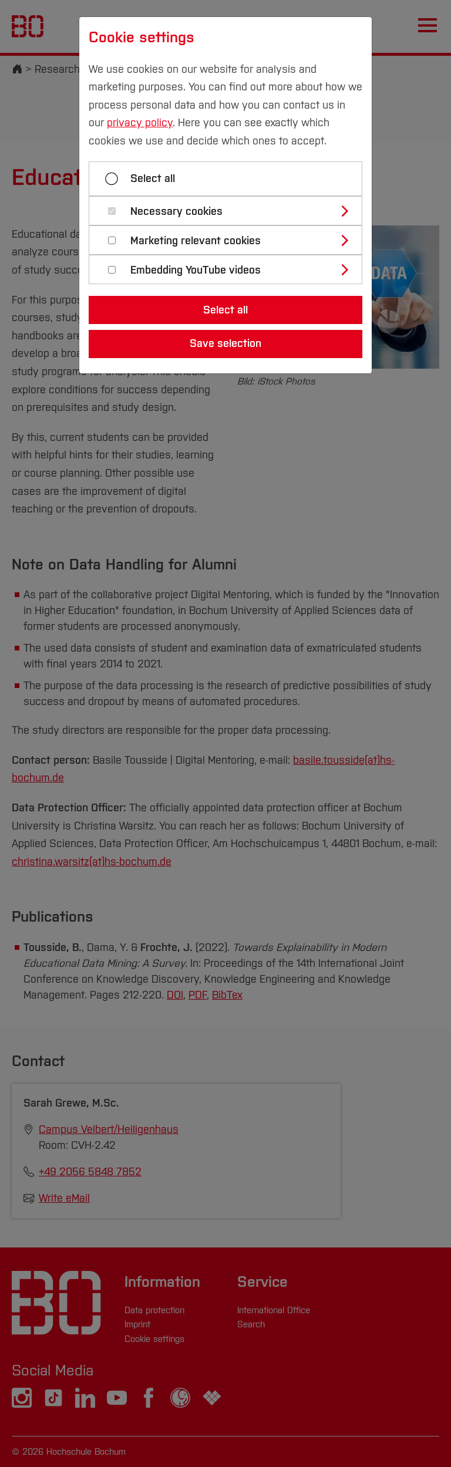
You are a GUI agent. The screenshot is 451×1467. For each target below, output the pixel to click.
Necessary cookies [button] (176, 211)
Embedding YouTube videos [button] (195, 270)
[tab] (230, 210)
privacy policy (140, 122)
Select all (152, 178)
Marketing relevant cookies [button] (195, 241)
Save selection (225, 343)
